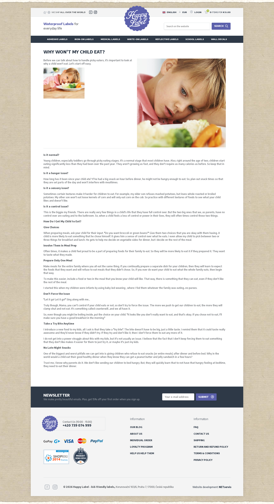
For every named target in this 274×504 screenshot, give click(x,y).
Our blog (136, 427)
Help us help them (142, 453)
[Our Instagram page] (95, 12)
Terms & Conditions (207, 453)
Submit (203, 396)
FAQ (196, 427)
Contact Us (201, 433)
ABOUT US (136, 433)
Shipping (199, 440)
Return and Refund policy (211, 446)
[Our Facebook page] (91, 12)
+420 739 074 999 (77, 425)
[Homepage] (137, 18)
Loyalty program (141, 446)
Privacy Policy (203, 460)
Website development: (211, 486)
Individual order (141, 440)
